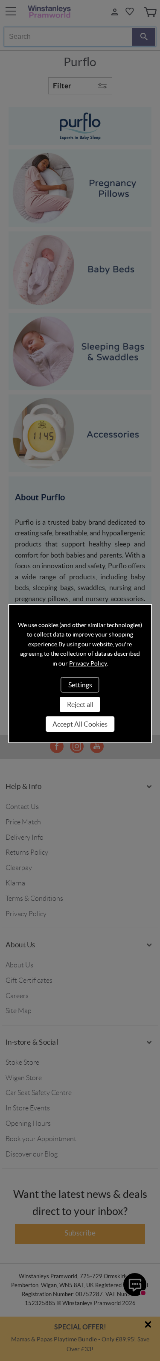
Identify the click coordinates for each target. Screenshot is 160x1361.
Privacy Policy (87, 663)
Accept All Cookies (80, 724)
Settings (80, 685)
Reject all (80, 704)
